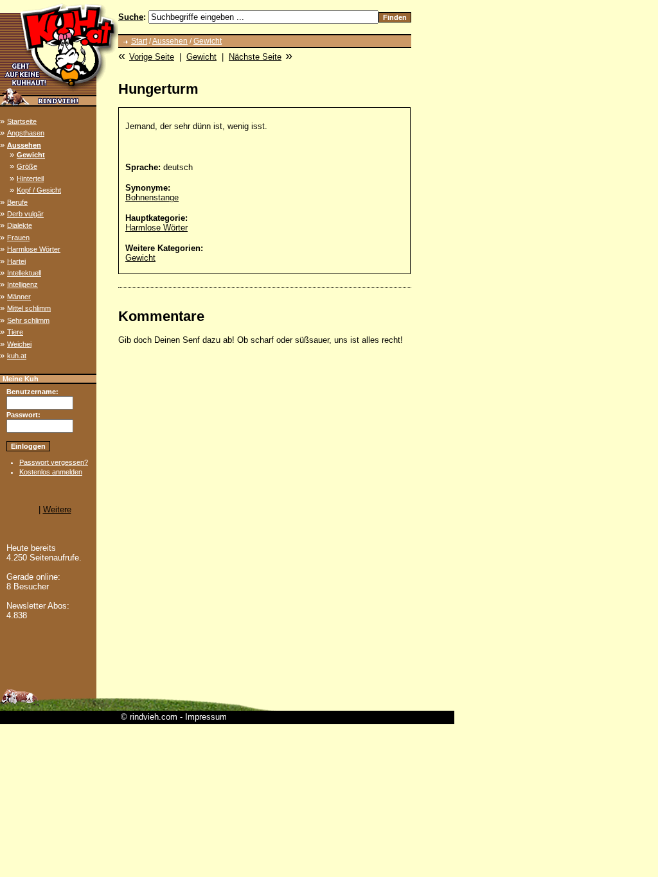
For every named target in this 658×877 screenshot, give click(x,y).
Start (139, 41)
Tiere (15, 332)
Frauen (18, 237)
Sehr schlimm (28, 320)
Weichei (19, 344)
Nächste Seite (255, 57)
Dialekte (19, 225)
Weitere (57, 509)
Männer (19, 296)
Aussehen (24, 145)
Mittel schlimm (29, 308)
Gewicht (31, 155)
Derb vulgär (25, 214)
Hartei (16, 261)
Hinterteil (30, 178)
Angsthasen (25, 133)
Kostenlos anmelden (50, 472)
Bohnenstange (152, 197)
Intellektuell (24, 273)
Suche (130, 17)
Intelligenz (22, 284)
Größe (27, 166)
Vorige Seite (151, 57)
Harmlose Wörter (33, 249)
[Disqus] (264, 518)
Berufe (17, 202)
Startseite (22, 121)
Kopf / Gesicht (39, 190)
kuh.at (16, 356)
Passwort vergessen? (53, 462)
